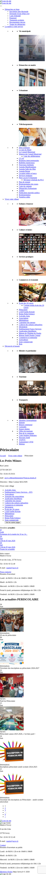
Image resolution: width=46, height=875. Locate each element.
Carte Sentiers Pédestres (28, 435)
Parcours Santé (24, 438)
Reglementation (25, 195)
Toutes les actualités (7, 549)
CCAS (21, 158)
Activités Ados (24, 316)
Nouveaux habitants (26, 165)
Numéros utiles (24, 197)
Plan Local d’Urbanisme (28, 178)
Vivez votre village (12, 199)
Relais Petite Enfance (27, 314)
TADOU (22, 440)
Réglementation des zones (28, 184)
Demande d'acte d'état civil (19, 14)
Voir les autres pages (13, 522)
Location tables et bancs (28, 173)
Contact (3, 845)
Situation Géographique (28, 420)
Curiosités (22, 427)
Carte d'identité (15, 16)
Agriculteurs (23, 340)
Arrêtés (21, 191)
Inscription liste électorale (18, 11)
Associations (23, 318)
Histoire (22, 423)
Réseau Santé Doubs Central (29, 335)
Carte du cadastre (25, 186)
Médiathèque (24, 320)
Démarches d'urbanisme (28, 188)
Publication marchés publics (29, 193)
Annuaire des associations (14, 496)
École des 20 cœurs (26, 303)
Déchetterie (23, 327)
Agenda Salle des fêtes (27, 169)
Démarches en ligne (12, 9)
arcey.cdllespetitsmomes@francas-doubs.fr (20, 478)
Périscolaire (23, 310)
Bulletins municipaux (27, 163)
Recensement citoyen (17, 22)
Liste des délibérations (32, 156)
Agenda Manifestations (27, 167)
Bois (20, 344)
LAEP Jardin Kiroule (27, 312)
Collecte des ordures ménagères (30, 325)
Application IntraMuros (27, 331)
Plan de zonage (24, 182)
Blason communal (25, 425)
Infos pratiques (24, 148)
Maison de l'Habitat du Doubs (30, 333)
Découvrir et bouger (12, 346)
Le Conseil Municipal (27, 152)
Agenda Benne (24, 171)
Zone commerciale (26, 342)
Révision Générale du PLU (34, 180)
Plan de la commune (26, 433)
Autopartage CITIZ (26, 442)
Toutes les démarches (17, 24)
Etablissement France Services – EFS (18, 492)
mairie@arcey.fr (12, 568)
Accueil (3, 456)
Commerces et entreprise (28, 338)
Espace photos (24, 429)
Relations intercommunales (29, 161)
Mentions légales (6, 872)
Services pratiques (25, 176)
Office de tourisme (26, 431)
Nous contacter (5, 572)
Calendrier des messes (27, 323)
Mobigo (22, 444)
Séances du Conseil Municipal (30, 154)
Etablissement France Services (30, 329)
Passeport (13, 18)
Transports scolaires (16, 20)
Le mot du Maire (25, 150)
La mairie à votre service (14, 27)
